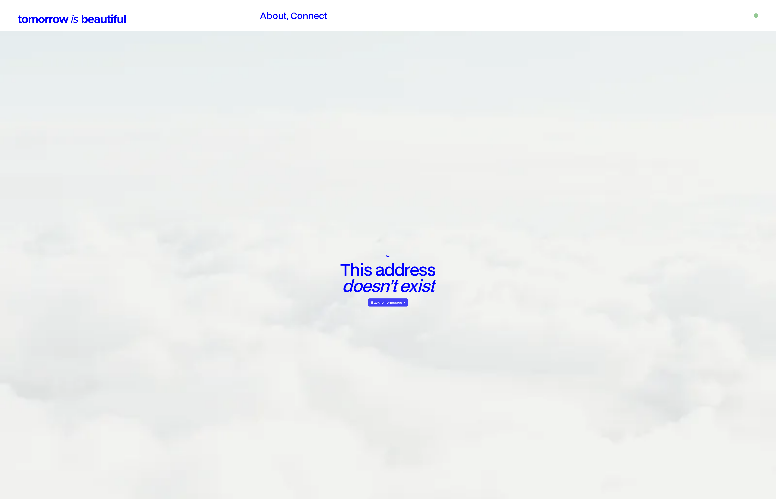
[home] (72, 15)
